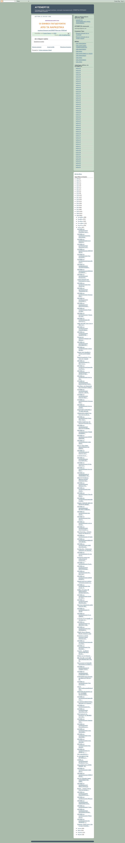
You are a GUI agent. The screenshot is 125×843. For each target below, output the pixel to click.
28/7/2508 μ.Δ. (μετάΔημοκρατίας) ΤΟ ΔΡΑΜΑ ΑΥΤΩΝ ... (83, 372)
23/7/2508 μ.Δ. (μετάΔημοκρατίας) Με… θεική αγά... (84, 573)
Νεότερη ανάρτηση (36, 47)
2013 (77, 205)
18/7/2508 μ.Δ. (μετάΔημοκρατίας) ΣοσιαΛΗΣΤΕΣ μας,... (83, 794)
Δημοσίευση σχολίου (39, 41)
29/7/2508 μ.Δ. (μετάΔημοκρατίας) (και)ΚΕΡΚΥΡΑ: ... (82, 334)
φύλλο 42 (78, 83)
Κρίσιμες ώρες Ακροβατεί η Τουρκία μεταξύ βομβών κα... (84, 354)
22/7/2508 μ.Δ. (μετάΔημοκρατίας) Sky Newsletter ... (83, 647)
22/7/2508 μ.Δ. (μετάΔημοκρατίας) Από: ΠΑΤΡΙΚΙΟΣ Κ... (84, 629)
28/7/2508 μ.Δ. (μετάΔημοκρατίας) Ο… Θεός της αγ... (83, 362)
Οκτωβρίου (80, 221)
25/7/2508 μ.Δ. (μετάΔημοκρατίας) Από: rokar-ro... (84, 518)
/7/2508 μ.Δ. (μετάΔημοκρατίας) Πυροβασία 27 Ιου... (83, 761)
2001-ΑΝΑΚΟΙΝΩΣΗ (81, 60)
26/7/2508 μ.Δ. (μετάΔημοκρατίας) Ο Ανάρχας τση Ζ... (83, 452)
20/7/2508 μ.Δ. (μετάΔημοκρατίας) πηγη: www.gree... (84, 741)
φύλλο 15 (78, 137)
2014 (77, 203)
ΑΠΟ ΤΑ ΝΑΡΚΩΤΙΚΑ (64, 35)
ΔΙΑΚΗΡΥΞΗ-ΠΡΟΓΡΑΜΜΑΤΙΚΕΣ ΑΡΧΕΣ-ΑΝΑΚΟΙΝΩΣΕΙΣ (83, 22)
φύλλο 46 (78, 74)
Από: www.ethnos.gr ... (83, 754)
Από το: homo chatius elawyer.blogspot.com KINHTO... (83, 447)
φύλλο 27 (78, 114)
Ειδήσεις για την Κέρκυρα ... (84, 656)
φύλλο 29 (78, 110)
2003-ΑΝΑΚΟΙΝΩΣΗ (81, 55)
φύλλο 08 (78, 152)
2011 (77, 209)
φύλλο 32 (78, 104)
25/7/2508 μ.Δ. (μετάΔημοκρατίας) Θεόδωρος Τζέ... (82, 484)
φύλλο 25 (78, 119)
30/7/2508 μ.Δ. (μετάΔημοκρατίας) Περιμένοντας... (82, 276)
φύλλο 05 (78, 159)
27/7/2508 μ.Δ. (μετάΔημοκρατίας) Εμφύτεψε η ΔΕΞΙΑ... (83, 391)
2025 (77, 181)
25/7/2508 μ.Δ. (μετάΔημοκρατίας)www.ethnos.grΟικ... (85, 500)
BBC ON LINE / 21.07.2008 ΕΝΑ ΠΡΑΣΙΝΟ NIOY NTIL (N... (84, 659)
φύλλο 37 (78, 93)
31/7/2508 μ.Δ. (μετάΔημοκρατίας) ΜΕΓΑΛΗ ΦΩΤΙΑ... (85, 251)
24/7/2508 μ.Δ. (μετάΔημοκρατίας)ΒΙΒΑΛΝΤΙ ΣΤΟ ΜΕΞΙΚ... (85, 540)
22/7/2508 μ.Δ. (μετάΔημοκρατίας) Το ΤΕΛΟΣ (83, 610)
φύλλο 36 (78, 95)
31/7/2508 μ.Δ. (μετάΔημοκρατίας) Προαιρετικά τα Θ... (82, 246)
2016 (77, 199)
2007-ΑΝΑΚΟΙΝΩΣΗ (81, 43)
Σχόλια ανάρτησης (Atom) (45, 50)
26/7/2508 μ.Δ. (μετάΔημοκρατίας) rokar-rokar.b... (84, 442)
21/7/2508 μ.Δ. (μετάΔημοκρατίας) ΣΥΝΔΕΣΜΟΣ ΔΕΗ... (83, 673)
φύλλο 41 (78, 85)
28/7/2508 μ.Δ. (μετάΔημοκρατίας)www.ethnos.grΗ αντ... (85, 367)
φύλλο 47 (78, 72)
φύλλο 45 (78, 76)
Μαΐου (79, 830)
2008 (77, 215)
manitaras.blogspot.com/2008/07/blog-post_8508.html (52, 30)
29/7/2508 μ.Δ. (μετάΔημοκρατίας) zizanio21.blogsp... (82, 328)
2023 (77, 185)
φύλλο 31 (78, 106)
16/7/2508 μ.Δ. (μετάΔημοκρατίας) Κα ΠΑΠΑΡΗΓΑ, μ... (83, 821)
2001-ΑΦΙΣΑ (79, 62)
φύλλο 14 (78, 140)
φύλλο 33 (78, 102)
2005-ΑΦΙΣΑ (79, 51)
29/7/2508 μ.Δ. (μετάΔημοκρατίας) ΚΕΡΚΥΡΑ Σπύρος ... (83, 305)
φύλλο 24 (78, 121)
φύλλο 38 (78, 91)
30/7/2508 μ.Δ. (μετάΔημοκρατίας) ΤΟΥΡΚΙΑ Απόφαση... (83, 266)
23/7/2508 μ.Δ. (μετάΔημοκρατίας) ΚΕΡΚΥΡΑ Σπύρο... (82, 568)
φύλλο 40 (78, 87)
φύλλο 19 (78, 131)
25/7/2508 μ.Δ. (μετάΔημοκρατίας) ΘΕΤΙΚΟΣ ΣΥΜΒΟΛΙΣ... (84, 508)
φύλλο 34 (78, 100)
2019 (77, 193)
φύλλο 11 (78, 146)
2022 (77, 187)
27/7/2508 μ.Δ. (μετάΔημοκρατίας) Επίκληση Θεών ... (82, 396)
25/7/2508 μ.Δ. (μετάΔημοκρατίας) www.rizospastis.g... (83, 528)
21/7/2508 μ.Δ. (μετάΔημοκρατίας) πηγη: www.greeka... (84, 731)
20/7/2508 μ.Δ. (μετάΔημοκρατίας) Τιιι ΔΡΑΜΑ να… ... (83, 751)
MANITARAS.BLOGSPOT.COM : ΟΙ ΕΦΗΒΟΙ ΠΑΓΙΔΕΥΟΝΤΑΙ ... (84, 693)
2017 (77, 197)
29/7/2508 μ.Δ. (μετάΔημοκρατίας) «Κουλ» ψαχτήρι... (84, 349)
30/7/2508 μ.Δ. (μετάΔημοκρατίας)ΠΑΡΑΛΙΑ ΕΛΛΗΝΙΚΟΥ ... (85, 271)
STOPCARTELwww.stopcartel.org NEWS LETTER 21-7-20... (85, 678)
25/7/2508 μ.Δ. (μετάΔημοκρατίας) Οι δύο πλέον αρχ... (84, 464)
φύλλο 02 (78, 165)
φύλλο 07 (78, 154)
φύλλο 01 (78, 167)
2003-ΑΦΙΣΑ (79, 57)
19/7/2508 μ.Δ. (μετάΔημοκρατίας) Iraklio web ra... (84, 770)
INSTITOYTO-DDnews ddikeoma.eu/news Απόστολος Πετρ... (83, 479)
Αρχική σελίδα (50, 47)
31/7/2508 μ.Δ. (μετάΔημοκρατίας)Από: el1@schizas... (83, 236)
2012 (77, 207)
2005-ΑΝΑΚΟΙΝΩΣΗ (81, 49)
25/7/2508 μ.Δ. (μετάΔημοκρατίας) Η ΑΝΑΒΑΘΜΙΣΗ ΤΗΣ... (83, 474)
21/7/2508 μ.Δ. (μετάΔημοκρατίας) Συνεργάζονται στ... (82, 725)
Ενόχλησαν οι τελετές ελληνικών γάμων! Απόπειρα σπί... (82, 637)
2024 (77, 183)
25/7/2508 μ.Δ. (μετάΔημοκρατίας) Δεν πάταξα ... (83, 513)
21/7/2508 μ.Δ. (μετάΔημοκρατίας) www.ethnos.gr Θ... (82, 710)
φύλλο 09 (78, 150)
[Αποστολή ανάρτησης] (68, 33)
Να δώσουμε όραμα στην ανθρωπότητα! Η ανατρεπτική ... (83, 559)
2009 (77, 213)
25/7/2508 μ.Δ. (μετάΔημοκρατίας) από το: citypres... (84, 523)
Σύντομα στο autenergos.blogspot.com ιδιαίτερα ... (84, 339)
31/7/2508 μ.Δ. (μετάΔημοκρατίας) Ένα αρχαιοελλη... (83, 256)
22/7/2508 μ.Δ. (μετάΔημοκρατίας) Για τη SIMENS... (84, 615)
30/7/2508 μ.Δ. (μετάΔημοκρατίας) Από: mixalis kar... (84, 285)
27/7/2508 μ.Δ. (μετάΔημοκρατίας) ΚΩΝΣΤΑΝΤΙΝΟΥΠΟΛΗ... (84, 382)
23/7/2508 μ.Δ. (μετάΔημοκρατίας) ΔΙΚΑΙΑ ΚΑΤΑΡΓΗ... (84, 578)
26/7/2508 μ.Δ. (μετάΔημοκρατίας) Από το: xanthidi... (84, 406)
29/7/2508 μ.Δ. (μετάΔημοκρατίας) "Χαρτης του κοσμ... (84, 315)
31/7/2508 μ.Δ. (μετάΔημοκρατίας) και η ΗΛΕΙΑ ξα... (84, 241)
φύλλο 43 (78, 81)
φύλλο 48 (78, 70)
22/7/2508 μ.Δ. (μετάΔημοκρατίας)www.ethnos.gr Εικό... (85, 642)
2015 (77, 201)
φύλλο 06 (78, 156)
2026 (77, 179)
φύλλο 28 (78, 112)
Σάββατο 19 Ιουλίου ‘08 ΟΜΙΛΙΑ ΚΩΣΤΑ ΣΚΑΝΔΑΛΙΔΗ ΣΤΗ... (83, 591)
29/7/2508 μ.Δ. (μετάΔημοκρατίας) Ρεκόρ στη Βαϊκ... (84, 310)
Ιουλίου (80, 227)
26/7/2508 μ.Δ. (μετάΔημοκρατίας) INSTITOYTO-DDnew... (83, 427)
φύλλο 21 (78, 127)
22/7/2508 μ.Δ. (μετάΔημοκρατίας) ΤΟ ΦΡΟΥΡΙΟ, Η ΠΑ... (83, 624)
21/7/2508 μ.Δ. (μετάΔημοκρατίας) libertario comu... (84, 720)
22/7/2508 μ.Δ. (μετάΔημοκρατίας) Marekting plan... (82, 601)
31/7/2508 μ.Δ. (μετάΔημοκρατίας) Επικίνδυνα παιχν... (83, 231)
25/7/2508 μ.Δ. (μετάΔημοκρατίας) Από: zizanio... (84, 489)
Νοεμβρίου (80, 219)
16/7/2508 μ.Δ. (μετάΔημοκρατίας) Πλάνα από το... (84, 816)
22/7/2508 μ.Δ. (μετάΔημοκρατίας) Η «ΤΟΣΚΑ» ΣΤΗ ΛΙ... (83, 668)
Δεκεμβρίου (81, 217)
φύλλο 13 (78, 142)
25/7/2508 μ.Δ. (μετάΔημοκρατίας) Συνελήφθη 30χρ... (82, 459)
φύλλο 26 (78, 116)
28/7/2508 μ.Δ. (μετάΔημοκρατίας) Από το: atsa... (84, 377)
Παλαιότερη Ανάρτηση (65, 47)
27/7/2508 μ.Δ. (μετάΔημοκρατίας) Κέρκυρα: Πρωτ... (85, 401)
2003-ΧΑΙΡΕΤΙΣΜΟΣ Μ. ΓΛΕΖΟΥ (84, 53)
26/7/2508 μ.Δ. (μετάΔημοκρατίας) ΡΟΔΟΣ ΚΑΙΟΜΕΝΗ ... (84, 432)
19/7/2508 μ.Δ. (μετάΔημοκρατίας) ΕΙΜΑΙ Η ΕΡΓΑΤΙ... (84, 775)
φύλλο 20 (78, 129)
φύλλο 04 (78, 161)
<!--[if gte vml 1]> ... (82, 455)
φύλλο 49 (78, 68)
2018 (77, 195)
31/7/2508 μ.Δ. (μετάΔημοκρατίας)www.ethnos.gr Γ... (85, 261)
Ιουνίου (80, 828)
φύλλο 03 (78, 163)
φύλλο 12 (78, 144)
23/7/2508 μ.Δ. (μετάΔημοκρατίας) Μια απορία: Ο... (83, 586)
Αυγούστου (81, 225)
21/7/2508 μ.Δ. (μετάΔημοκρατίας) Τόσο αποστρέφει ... (84, 683)
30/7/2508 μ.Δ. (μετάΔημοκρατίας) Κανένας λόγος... (85, 295)
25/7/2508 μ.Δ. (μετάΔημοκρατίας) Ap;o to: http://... (84, 469)
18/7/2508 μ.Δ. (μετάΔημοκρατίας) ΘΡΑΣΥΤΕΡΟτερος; (82, 785)
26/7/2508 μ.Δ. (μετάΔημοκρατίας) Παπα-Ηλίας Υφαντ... (84, 418)
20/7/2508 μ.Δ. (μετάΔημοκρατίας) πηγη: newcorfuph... (84, 736)
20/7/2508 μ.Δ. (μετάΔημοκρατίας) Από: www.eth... (84, 746)
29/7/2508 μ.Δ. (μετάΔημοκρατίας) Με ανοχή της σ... (83, 320)
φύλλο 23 (78, 123)
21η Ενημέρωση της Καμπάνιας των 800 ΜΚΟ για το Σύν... (84, 715)
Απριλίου (80, 832)
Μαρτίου (80, 834)
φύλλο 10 (78, 148)
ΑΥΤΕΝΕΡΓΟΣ (42, 7)
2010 (77, 211)
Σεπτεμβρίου (81, 223)
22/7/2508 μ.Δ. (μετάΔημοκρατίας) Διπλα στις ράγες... (84, 596)
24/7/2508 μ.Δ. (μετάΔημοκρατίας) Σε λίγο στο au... (84, 554)
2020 (77, 191)
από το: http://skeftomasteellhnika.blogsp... (85, 688)
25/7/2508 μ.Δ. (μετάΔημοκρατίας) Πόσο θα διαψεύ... (84, 494)
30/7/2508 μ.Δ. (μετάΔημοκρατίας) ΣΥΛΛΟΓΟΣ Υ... (82, 300)
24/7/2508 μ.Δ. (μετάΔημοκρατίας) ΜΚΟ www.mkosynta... (84, 545)
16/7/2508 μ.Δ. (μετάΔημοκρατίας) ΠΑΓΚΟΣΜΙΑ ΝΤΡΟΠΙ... (84, 811)
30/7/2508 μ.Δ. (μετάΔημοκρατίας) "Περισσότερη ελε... (82, 290)
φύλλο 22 (78, 125)
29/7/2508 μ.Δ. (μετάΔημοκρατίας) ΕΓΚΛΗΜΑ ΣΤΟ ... (82, 344)
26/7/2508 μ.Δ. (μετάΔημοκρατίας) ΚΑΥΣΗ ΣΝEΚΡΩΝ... (84, 437)
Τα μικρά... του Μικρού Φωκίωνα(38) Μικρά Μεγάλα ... (83, 652)
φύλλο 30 (78, 108)
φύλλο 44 (78, 79)
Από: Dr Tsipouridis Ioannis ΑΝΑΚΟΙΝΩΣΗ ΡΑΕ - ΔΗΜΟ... (84, 780)
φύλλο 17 (78, 135)
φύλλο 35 (78, 98)
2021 (77, 189)
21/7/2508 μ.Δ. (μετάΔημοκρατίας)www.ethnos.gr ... (85, 698)
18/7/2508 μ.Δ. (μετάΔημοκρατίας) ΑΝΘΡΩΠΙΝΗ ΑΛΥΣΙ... (83, 802)
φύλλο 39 (78, 89)
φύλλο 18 (78, 133)
